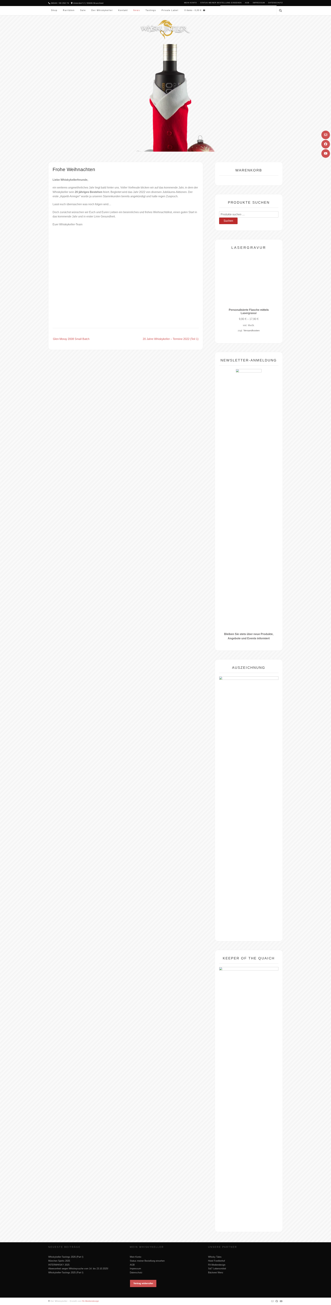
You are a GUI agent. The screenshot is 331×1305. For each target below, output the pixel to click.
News (136, 10)
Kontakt (123, 10)
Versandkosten (251, 330)
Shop (54, 10)
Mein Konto (190, 3)
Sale (83, 10)
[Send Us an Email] (325, 135)
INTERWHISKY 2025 (58, 1264)
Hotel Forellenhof (216, 1261)
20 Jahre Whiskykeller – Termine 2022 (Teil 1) (170, 338)
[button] (143, 1283)
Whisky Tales (215, 1257)
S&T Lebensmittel (217, 1268)
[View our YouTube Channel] (325, 153)
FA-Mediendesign (216, 1264)
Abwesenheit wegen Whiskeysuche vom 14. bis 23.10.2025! (78, 1268)
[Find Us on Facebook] (325, 144)
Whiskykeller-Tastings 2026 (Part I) (65, 1257)
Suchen (228, 220)
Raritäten (69, 10)
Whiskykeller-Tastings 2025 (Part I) (65, 1272)
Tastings (151, 10)
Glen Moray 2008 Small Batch (71, 338)
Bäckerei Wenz (215, 1272)
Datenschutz (275, 3)
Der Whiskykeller (102, 10)
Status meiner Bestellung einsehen (221, 3)
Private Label (170, 10)
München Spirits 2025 (59, 1261)
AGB (247, 3)
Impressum (259, 3)
